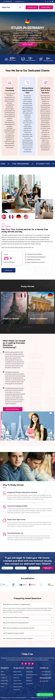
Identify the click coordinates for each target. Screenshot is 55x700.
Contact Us (31, 7)
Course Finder (45, 7)
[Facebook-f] (45, 1)
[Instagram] (48, 1)
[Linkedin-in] (50, 1)
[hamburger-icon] (19, 7)
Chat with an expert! (46, 694)
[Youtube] (53, 1)
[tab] (27, 604)
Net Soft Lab (51, 697)
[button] (23, 326)
